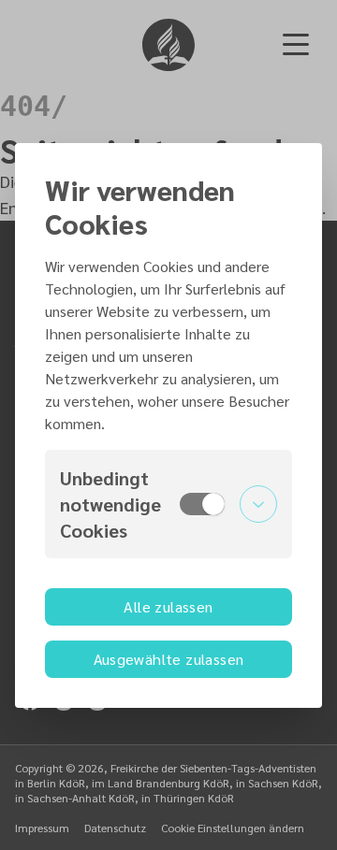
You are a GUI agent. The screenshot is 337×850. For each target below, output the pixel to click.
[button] (168, 504)
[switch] (202, 504)
